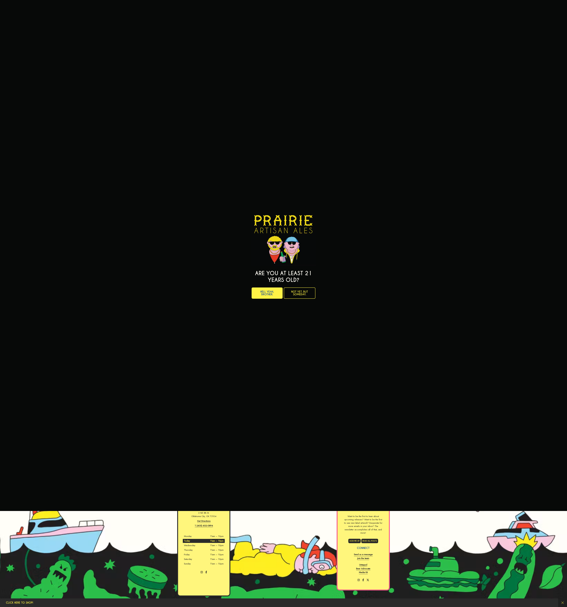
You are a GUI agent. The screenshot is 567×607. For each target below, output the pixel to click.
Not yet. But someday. (299, 341)
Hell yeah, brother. (267, 341)
